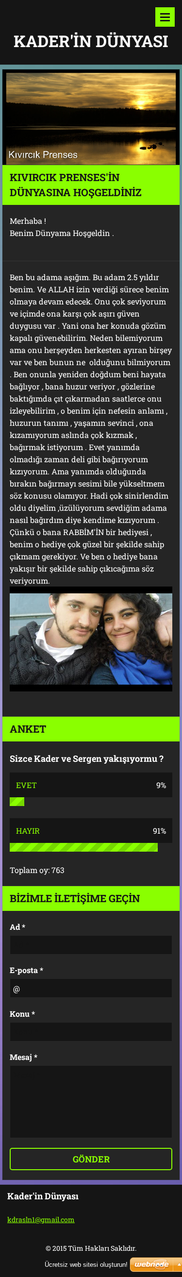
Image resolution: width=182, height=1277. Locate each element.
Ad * (17, 927)
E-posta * (26, 970)
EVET (26, 785)
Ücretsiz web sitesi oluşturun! (86, 1264)
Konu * (22, 1013)
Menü (165, 17)
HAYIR (28, 830)
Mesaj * (23, 1057)
